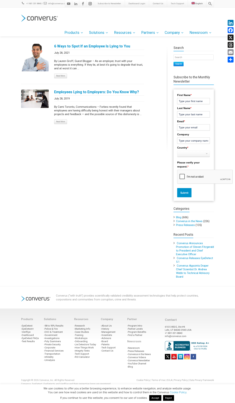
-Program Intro (134, 325)
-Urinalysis (49, 360)
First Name (184, 95)
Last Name (184, 108)
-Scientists (106, 335)
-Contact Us (107, 350)
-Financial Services (54, 350)
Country (182, 147)
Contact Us (158, 3)
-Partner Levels (135, 328)
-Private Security (52, 344)
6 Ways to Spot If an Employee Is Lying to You (92, 46)
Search (178, 64)
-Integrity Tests (82, 350)
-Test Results (28, 341)
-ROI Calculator (82, 357)
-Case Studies (81, 332)
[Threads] (230, 45)
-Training (78, 335)
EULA (169, 380)
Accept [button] (155, 398)
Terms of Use (158, 380)
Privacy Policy (181, 380)
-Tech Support (81, 353)
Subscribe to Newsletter (109, 3)
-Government (50, 335)
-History (105, 328)
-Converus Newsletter (138, 360)
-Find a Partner (134, 335)
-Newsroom (133, 348)
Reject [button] (168, 398)
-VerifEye (25, 332)
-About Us (106, 325)
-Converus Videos (136, 357)
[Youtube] (68, 3)
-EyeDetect (26, 325)
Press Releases (185, 225)
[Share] (230, 59)
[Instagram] (90, 3)
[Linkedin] (75, 3)
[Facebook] (83, 3)
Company (183, 134)
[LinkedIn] (230, 22)
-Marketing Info (82, 328)
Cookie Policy (143, 380)
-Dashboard (27, 335)
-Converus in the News (139, 354)
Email (181, 121)
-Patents (105, 344)
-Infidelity (48, 357)
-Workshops (80, 338)
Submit (184, 192)
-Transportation (52, 353)
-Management (108, 332)
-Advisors (106, 338)
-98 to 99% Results (53, 325)
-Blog (130, 366)
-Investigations (51, 338)
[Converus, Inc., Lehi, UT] (188, 345)
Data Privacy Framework (201, 380)
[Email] (230, 52)
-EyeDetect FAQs (30, 338)
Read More (60, 76)
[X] (230, 37)
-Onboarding (81, 341)
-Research (79, 325)
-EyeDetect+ (27, 328)
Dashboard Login (137, 3)
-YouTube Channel (136, 363)
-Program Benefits (136, 332)
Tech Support (177, 3)
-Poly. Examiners (52, 341)
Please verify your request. (188, 164)
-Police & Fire (51, 328)
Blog (178, 217)
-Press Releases (135, 351)
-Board (104, 341)
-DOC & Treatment (53, 332)
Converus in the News (189, 221)
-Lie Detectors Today (85, 344)
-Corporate (49, 347)
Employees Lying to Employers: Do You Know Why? (96, 92)
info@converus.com (58, 3)
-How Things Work (84, 347)
